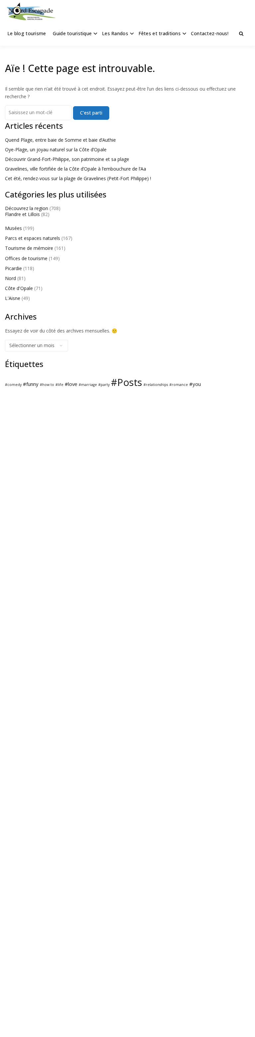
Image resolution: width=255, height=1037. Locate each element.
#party (104, 384)
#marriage (88, 384)
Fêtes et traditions (159, 33)
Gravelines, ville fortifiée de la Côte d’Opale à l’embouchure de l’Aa (75, 169)
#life (59, 384)
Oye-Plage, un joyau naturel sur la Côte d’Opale (56, 149)
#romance (178, 384)
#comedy (13, 384)
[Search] (241, 33)
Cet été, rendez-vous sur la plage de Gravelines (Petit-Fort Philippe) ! (78, 178)
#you (195, 384)
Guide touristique (72, 33)
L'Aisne (12, 298)
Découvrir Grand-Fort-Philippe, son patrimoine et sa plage (67, 159)
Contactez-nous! (209, 33)
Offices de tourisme (26, 258)
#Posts (126, 382)
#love (71, 384)
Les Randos (115, 33)
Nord (10, 278)
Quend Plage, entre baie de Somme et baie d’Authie (60, 140)
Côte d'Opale (19, 288)
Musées (13, 228)
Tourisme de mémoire (29, 248)
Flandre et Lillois (22, 214)
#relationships (155, 384)
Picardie (13, 268)
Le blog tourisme (26, 33)
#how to (47, 384)
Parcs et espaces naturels (32, 238)
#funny (31, 384)
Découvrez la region (26, 208)
